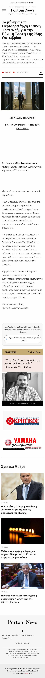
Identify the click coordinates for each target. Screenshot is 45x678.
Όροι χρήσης (7, 638)
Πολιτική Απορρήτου (27, 635)
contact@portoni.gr (22, 643)
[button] (4, 11)
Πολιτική (8, 72)
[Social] (22, 630)
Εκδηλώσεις (6, 635)
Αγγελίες (15, 635)
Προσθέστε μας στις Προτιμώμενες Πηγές (22, 339)
